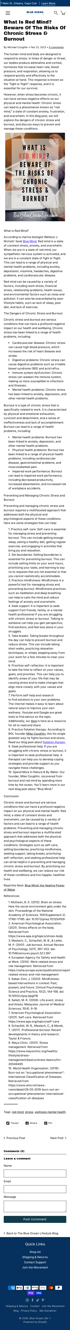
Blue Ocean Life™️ (40, 1318)
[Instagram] (27, 1300)
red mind (18, 1112)
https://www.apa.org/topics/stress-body (35, 936)
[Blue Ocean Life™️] (35, 13)
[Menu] (8, 13)
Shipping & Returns (35, 1257)
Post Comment (35, 1219)
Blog (16, 1310)
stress (29, 1112)
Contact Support (35, 1262)
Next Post (56, 1138)
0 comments (56, 47)
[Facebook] (32, 1300)
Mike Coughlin (36, 733)
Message (10, 1197)
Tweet (14, 1122)
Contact (34, 1306)
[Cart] (63, 13)
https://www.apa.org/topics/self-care (33, 1021)
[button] (56, 13)
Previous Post (16, 1138)
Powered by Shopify (35, 1321)
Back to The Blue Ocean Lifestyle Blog (32, 1233)
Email (7, 1181)
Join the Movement (35, 1267)
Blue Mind (29, 241)
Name (8, 1165)
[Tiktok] (37, 1300)
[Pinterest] (43, 1300)
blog (34, 721)
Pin (50, 1122)
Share (33, 1122)
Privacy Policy (29, 1310)
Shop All (35, 1252)
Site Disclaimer (48, 1310)
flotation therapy (54, 742)
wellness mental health (50, 1112)
